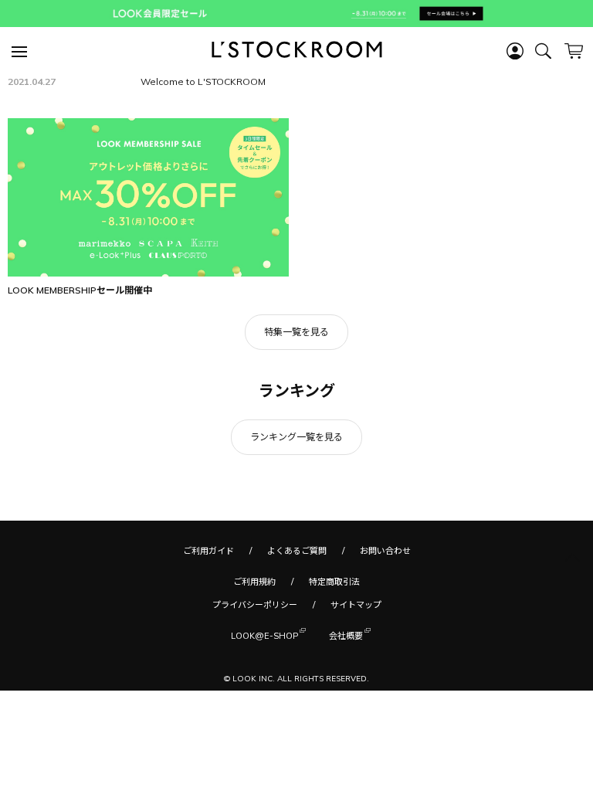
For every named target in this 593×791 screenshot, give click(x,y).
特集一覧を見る (296, 392)
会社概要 (346, 696)
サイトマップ (355, 665)
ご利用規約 (254, 642)
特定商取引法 (334, 642)
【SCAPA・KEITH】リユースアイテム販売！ (234, 121)
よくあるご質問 (297, 611)
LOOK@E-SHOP (264, 696)
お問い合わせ (385, 611)
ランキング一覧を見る (296, 497)
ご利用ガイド (208, 611)
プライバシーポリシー (254, 665)
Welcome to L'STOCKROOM (203, 142)
